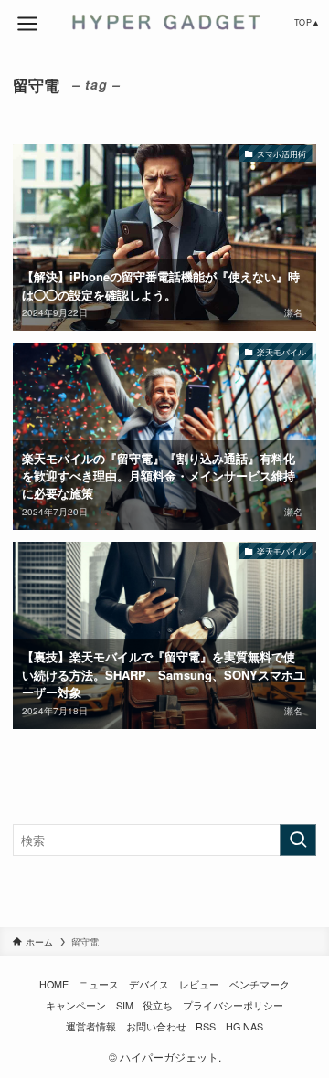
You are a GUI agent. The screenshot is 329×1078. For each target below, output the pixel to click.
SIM (124, 1005)
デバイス (149, 984)
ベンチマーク (259, 984)
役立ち (158, 1005)
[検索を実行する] (298, 840)
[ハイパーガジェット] (164, 22)
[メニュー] (27, 23)
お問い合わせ (156, 1026)
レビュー (199, 984)
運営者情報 (91, 1026)
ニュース (99, 984)
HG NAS (244, 1026)
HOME (54, 984)
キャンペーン (76, 1005)
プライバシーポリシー (233, 1005)
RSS (206, 1026)
